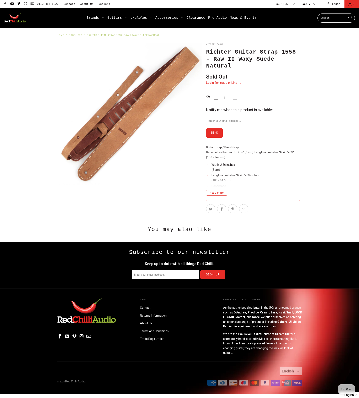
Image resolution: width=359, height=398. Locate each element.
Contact (69, 4)
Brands (94, 18)
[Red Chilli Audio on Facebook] (5, 4)
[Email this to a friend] (243, 208)
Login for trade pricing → (224, 83)
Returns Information (153, 315)
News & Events (243, 18)
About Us (86, 4)
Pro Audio (217, 18)
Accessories (167, 18)
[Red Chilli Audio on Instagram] (25, 4)
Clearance (196, 18)
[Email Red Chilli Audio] (32, 4)
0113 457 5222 (48, 4)
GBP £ (306, 4)
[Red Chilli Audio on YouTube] (12, 4)
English (283, 4)
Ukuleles (139, 18)
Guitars (115, 18)
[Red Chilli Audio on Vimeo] (18, 4)
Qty (208, 96)
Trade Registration (152, 338)
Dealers (104, 4)
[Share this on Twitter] (210, 208)
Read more (217, 192)
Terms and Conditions (154, 331)
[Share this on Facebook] (221, 208)
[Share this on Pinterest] (232, 208)
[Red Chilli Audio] (15, 18)
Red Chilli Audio (75, 381)
